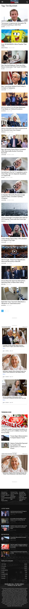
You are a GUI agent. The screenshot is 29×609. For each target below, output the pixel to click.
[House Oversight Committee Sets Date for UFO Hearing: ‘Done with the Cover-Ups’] (14, 209)
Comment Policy (14, 492)
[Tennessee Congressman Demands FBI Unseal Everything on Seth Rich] (14, 15)
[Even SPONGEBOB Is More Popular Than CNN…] (14, 36)
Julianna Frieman (4, 47)
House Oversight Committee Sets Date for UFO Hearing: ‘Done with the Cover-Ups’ (14, 218)
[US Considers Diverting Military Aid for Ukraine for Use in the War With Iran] (5, 520)
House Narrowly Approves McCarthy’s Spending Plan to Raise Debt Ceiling (13, 281)
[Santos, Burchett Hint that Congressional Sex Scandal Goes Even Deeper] (14, 120)
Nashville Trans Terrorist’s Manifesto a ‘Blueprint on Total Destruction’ (13, 302)
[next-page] (8, 311)
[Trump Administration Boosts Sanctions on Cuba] (5, 554)
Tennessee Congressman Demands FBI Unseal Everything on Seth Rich (13, 24)
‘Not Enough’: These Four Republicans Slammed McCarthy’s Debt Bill (13, 260)
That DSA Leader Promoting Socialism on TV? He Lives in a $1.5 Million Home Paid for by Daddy (14, 430)
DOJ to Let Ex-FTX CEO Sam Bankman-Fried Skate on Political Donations (13, 108)
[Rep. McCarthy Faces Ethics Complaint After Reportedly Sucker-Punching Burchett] (14, 141)
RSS (11, 499)
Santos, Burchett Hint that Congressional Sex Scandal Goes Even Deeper (14, 129)
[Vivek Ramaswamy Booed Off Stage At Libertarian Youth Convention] (5, 513)
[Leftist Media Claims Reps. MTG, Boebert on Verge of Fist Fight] (14, 230)
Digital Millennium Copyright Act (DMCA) (23, 499)
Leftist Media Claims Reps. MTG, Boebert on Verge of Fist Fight (14, 239)
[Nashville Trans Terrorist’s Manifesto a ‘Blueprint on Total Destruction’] (14, 293)
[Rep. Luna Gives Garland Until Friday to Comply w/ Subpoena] (14, 78)
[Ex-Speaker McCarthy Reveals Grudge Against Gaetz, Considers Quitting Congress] (14, 186)
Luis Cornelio (3, 89)
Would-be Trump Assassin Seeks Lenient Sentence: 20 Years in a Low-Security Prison (18, 527)
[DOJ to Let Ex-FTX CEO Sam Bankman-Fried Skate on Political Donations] (14, 99)
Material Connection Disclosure (13, 496)
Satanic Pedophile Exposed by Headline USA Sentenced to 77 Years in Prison (18, 445)
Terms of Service (14, 493)
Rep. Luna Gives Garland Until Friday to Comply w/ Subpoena (13, 87)
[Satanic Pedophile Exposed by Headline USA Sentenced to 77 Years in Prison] (5, 445)
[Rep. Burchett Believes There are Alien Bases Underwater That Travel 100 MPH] (14, 57)
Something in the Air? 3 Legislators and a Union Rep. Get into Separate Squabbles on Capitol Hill (14, 173)
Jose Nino (3, 26)
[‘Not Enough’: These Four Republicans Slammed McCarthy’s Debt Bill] (14, 251)
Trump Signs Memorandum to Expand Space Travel (18, 437)
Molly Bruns (3, 131)
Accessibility (22, 492)
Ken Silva (3, 68)
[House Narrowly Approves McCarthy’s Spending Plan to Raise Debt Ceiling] (14, 272)
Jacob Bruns (3, 110)
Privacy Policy (4, 500)
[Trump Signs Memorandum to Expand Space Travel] (5, 438)
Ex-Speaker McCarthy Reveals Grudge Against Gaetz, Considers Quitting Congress (13, 196)
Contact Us (21, 496)
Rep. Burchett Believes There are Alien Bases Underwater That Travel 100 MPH (13, 66)
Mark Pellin (3, 284)
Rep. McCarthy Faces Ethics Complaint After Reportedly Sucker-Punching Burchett (13, 151)
